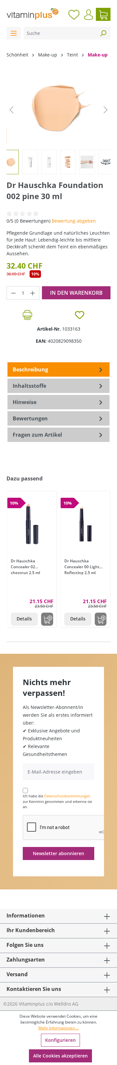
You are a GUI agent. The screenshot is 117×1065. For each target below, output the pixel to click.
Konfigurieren (60, 1040)
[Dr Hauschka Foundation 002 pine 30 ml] (58, 106)
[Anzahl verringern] (13, 293)
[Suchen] (103, 33)
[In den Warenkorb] (47, 619)
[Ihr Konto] (88, 14)
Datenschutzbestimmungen (67, 795)
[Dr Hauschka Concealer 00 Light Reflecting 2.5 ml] (85, 523)
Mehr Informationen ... (58, 1028)
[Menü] (13, 33)
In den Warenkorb (76, 292)
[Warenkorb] (103, 14)
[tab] (58, 369)
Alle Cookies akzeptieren (60, 1056)
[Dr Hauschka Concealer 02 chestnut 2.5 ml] (32, 523)
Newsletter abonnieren (58, 853)
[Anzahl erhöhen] (33, 293)
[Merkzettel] (74, 14)
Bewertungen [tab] (30, 418)
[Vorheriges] (11, 109)
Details (24, 619)
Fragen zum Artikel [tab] (37, 434)
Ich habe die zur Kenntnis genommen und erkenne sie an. (57, 801)
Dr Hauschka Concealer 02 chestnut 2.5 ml (25, 566)
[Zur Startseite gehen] (32, 14)
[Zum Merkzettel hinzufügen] (79, 315)
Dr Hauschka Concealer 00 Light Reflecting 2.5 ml (81, 566)
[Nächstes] (105, 109)
